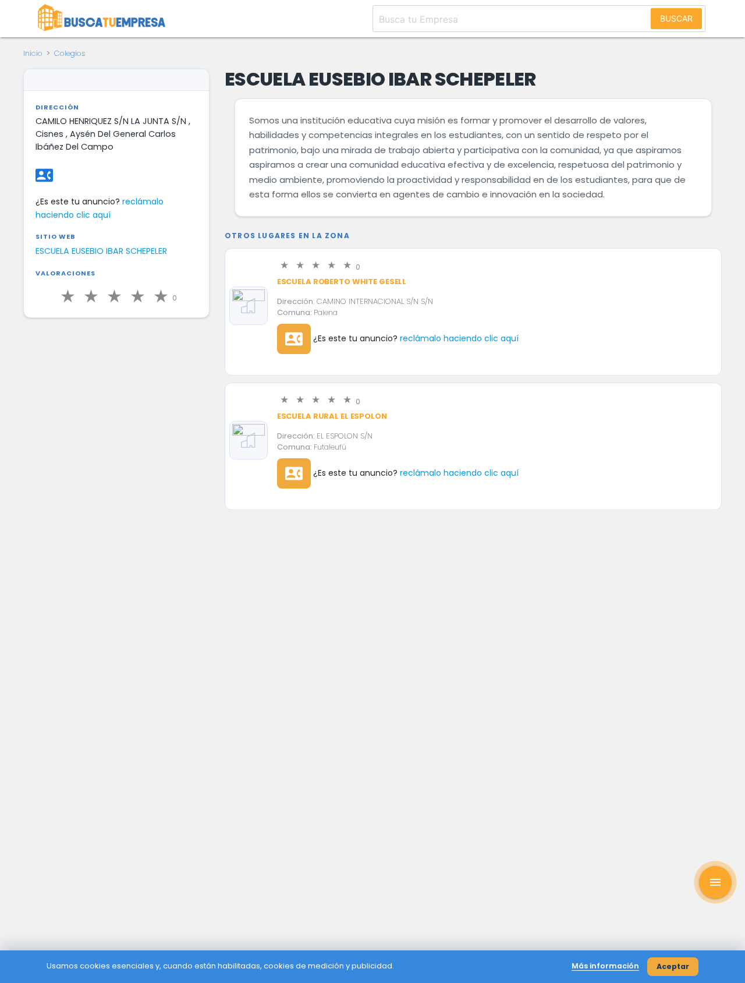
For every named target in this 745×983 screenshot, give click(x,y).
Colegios (70, 53)
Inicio (32, 53)
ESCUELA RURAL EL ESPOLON (332, 416)
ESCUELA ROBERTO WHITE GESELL (341, 281)
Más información (605, 966)
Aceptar (673, 966)
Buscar (676, 18)
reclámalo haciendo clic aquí (459, 338)
